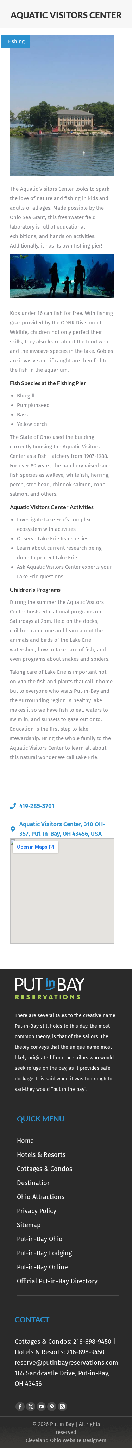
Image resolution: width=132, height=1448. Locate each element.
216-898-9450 (92, 1341)
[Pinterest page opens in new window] (51, 1406)
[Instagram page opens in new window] (62, 1406)
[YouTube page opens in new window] (41, 1406)
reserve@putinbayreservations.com (66, 1363)
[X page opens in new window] (30, 1406)
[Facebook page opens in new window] (20, 1406)
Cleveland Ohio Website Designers (66, 1440)
